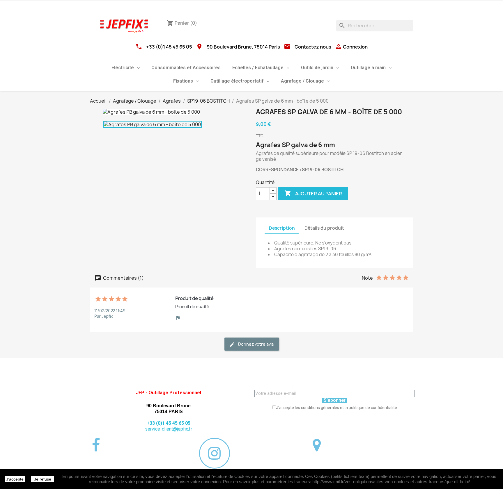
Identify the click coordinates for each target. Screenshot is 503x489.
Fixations (183, 81)
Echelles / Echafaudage (258, 67)
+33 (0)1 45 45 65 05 (169, 47)
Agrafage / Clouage (302, 81)
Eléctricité (122, 67)
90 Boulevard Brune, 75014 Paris (243, 47)
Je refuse (42, 479)
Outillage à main (368, 67)
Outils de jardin (317, 67)
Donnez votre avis (255, 344)
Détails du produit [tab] (324, 228)
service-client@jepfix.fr (168, 429)
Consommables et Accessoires (186, 67)
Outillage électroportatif (236, 81)
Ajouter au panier (313, 193)
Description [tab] (282, 228)
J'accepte (15, 479)
